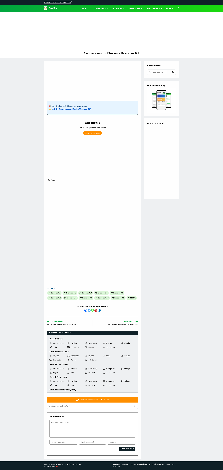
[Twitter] (89, 310)
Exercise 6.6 (56, 298)
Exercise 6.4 (103, 293)
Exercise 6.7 (72, 298)
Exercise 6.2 (71, 293)
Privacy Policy (149, 464)
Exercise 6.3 (87, 293)
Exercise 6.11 (119, 298)
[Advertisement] (111, 32)
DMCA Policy (170, 464)
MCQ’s (133, 298)
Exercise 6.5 (118, 293)
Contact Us (126, 464)
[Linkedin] (99, 310)
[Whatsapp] (92, 310)
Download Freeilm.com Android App (58, 2)
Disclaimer (160, 464)
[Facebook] (85, 310)
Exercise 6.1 (55, 293)
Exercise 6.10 (103, 298)
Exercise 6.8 (87, 298)
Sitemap (116, 466)
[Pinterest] (95, 310)
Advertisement (137, 464)
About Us (116, 464)
